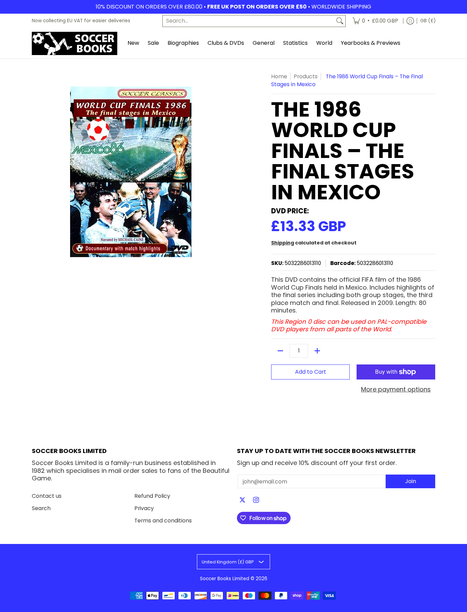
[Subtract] (280, 351)
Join (410, 481)
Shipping (282, 242)
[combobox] (248, 21)
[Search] (339, 21)
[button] (242, 500)
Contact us (47, 496)
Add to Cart (310, 372)
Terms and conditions (163, 520)
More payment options (396, 390)
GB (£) (428, 20)
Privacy (144, 508)
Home (279, 76)
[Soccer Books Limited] (74, 43)
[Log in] (410, 21)
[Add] (317, 351)
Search (41, 508)
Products (306, 76)
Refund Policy (152, 496)
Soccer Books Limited (224, 578)
